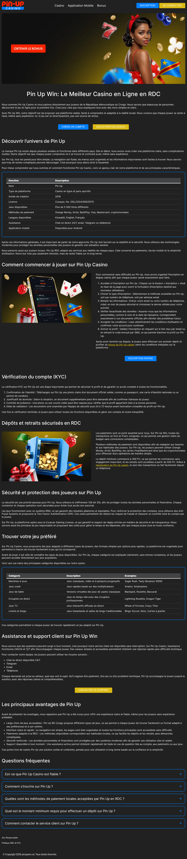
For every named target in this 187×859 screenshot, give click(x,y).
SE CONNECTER (172, 5)
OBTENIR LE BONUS (108, 439)
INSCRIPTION (147, 5)
